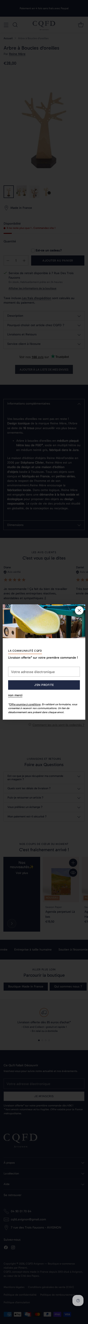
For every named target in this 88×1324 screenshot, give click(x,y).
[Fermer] (79, 610)
